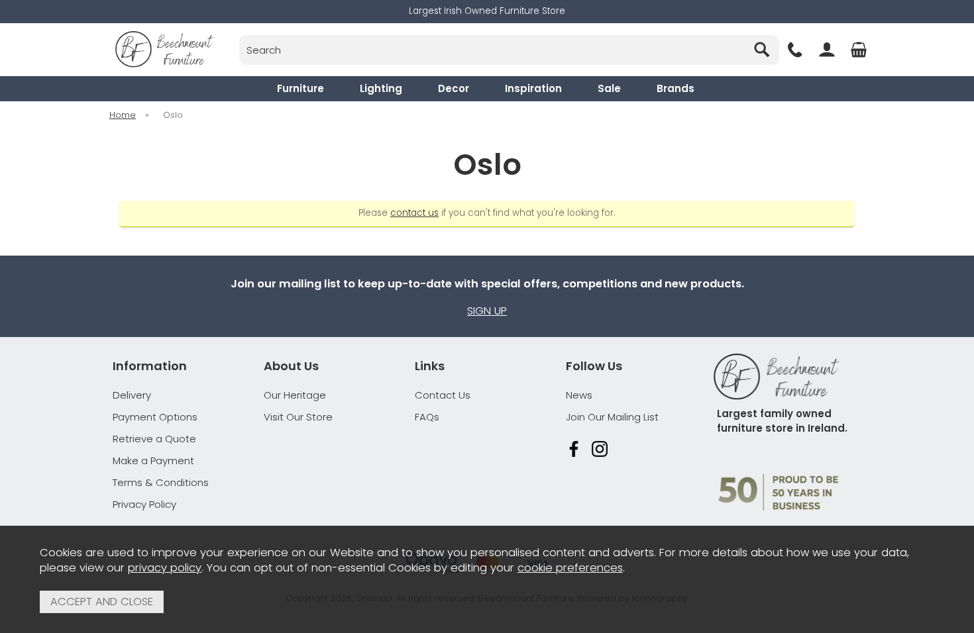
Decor (453, 88)
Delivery (132, 395)
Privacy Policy (144, 504)
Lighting (381, 88)
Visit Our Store (298, 417)
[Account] (827, 49)
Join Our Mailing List (612, 417)
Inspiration (533, 88)
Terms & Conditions (161, 482)
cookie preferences (570, 567)
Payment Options (155, 417)
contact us (414, 213)
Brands (675, 88)
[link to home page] (164, 49)
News (579, 395)
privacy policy (164, 567)
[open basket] (858, 49)
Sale (609, 88)
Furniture (300, 88)
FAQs (427, 417)
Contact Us (442, 395)
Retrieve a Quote (154, 439)
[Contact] (795, 49)
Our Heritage (295, 395)
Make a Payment (153, 460)
